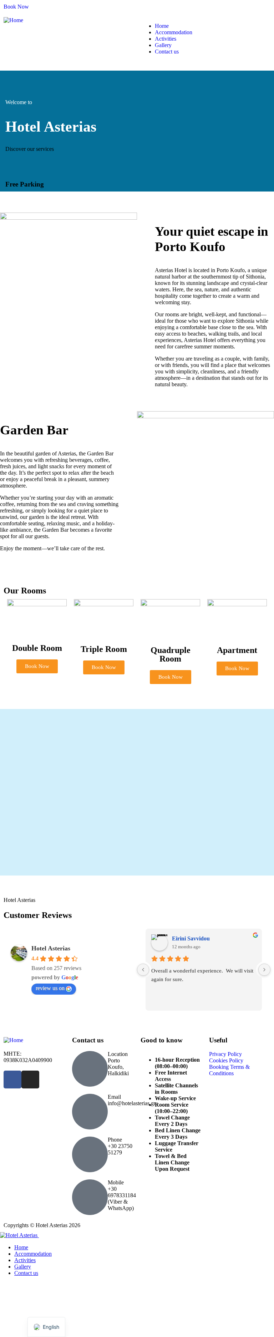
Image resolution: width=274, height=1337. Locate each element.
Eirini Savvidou (191, 938)
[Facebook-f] (12, 1079)
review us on (50, 988)
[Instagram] (30, 1079)
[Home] (13, 20)
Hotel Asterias (50, 948)
